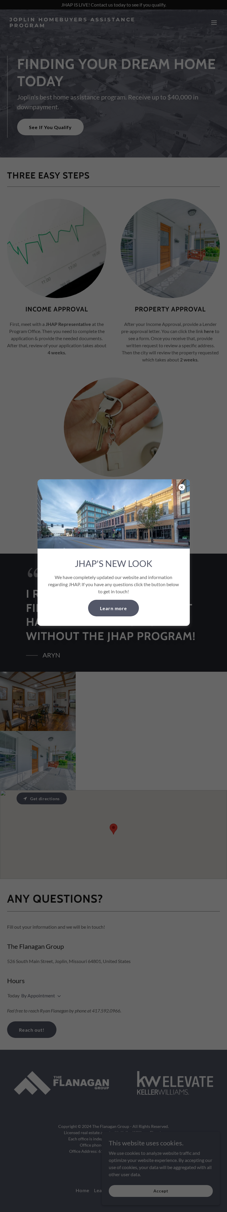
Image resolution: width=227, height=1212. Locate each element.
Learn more (113, 608)
